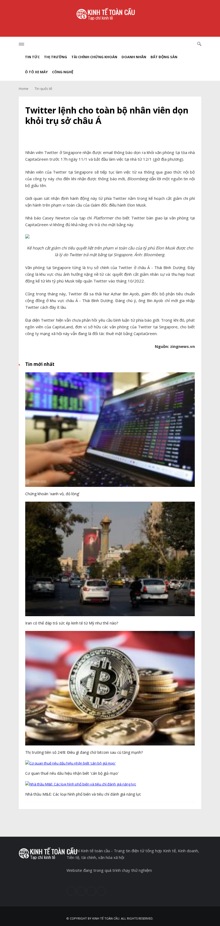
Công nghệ (62, 71)
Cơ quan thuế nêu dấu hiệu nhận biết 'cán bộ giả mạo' (72, 773)
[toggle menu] (21, 44)
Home (23, 88)
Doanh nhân (134, 56)
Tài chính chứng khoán (94, 56)
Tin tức (32, 56)
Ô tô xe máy (36, 71)
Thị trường (55, 56)
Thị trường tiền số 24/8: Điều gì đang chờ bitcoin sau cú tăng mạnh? (84, 752)
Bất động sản (164, 56)
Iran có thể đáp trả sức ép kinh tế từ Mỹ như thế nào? (71, 623)
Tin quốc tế (43, 88)
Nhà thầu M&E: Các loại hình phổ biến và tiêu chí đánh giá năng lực (83, 794)
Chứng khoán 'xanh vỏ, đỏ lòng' (52, 493)
